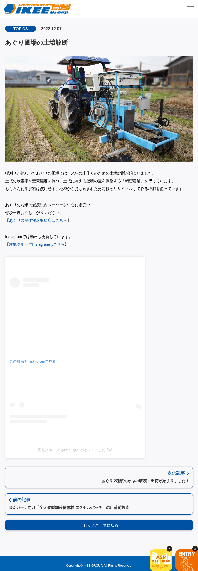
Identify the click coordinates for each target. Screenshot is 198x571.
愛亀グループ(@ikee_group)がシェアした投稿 (75, 450)
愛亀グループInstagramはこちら (37, 244)
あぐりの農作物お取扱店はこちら (38, 220)
